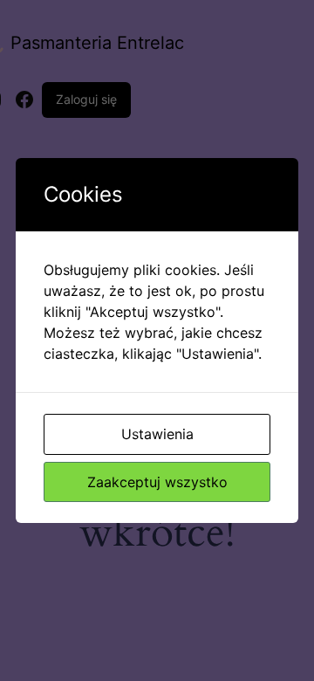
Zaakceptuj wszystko (157, 482)
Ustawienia (157, 434)
